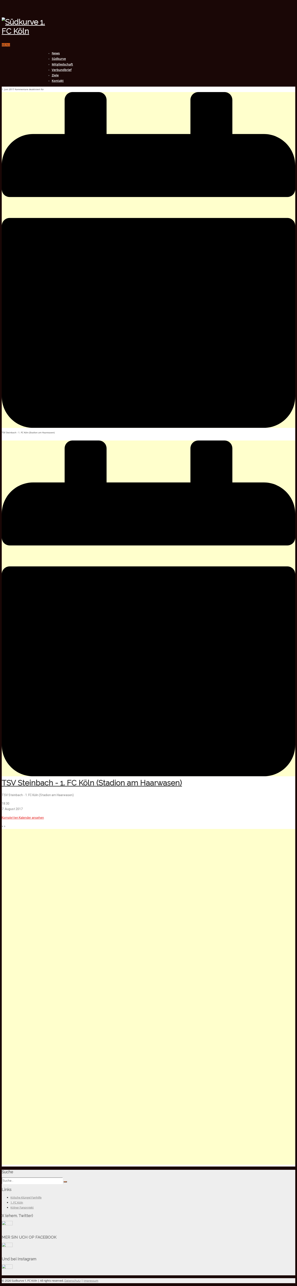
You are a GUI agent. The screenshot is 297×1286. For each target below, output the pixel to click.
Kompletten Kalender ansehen (23, 817)
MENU (6, 45)
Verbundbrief (62, 70)
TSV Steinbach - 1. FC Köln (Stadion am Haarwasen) (92, 782)
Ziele (55, 75)
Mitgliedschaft (62, 64)
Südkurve (59, 59)
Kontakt (58, 81)
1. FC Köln (16, 1202)
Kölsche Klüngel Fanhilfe (26, 1197)
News (56, 53)
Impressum (90, 1281)
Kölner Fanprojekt (22, 1207)
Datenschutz (72, 1281)
